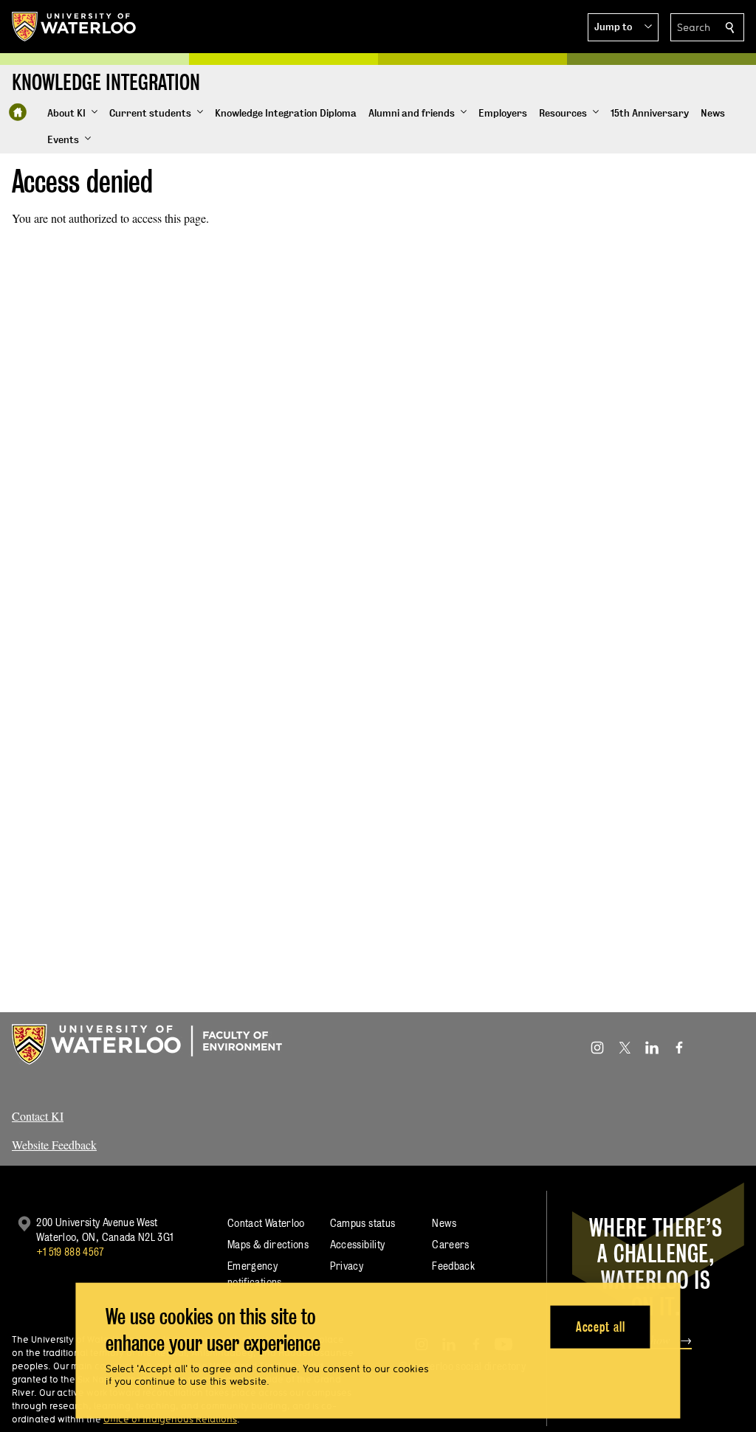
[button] (623, 27)
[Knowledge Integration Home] (18, 112)
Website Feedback (54, 1144)
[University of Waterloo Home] (74, 26)
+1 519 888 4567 (70, 1251)
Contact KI (37, 1116)
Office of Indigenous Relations (170, 1419)
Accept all (600, 1326)
